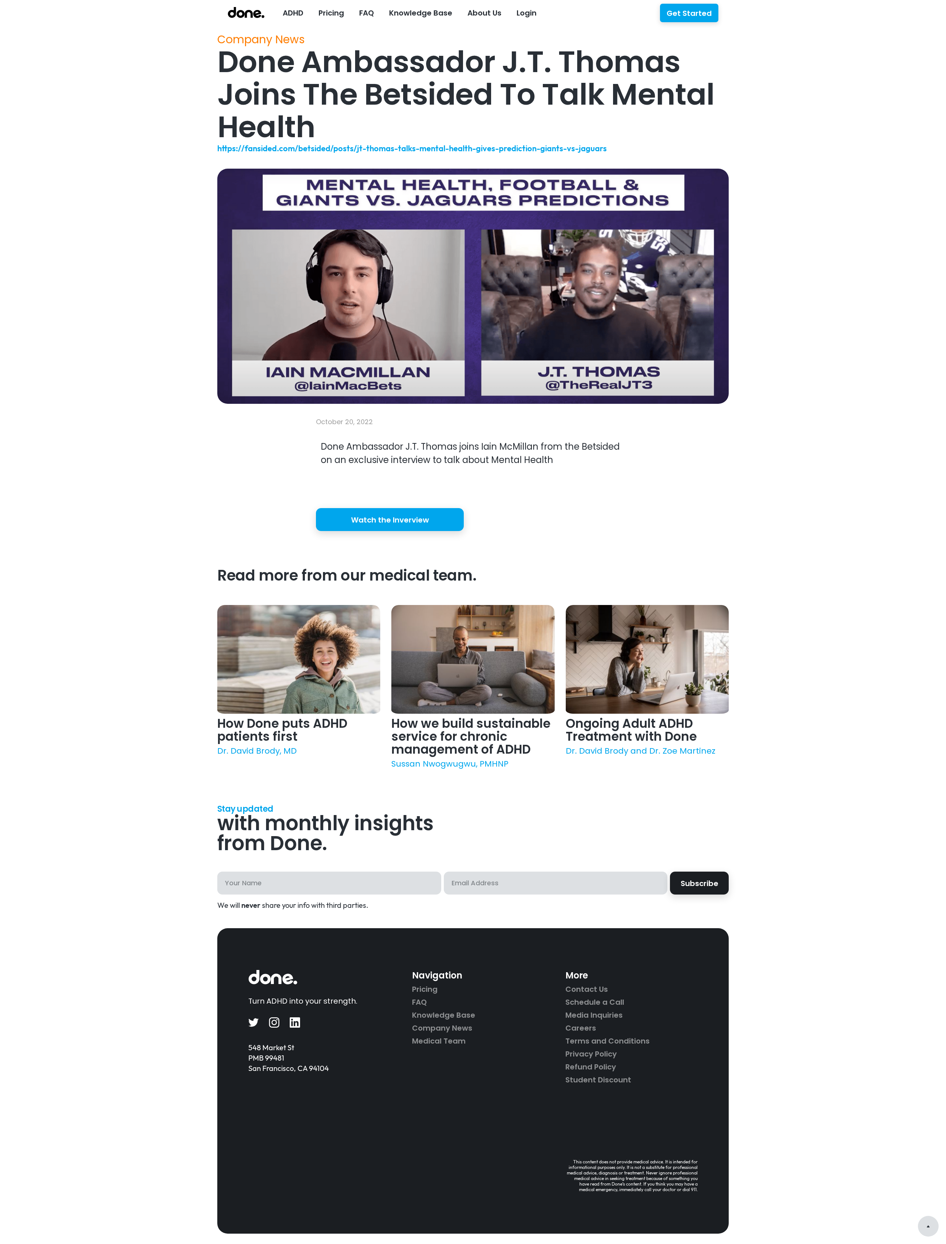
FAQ (366, 13)
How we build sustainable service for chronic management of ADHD (471, 736)
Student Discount (598, 1080)
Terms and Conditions (607, 1041)
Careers (580, 1028)
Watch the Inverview (390, 520)
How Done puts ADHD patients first (282, 730)
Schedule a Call (594, 1002)
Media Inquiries (594, 1015)
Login (527, 13)
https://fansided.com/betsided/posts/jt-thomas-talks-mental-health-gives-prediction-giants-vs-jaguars (412, 148)
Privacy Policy (591, 1054)
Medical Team (439, 1041)
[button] (293, 12)
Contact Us (586, 989)
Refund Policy (590, 1067)
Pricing (331, 13)
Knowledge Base (443, 1015)
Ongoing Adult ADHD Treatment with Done (631, 730)
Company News (261, 39)
